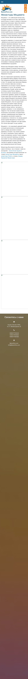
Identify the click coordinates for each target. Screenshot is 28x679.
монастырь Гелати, (7, 156)
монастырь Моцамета (12, 154)
